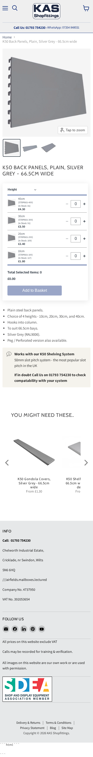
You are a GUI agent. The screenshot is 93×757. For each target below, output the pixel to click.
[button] (11, 147)
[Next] (86, 462)
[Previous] (7, 462)
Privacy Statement (32, 728)
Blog (53, 728)
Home (7, 37)
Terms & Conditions (58, 723)
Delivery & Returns (28, 723)
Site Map (67, 728)
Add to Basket (34, 290)
